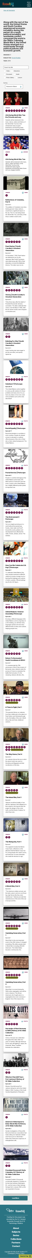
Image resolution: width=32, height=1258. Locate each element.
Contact (16, 9)
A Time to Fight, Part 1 (13, 707)
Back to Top (24, 1256)
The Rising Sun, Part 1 (13, 842)
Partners (16, 7)
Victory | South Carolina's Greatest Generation (15, 296)
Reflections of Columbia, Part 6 (14, 201)
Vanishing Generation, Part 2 (15, 983)
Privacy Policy (20, 1253)
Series (16, 1235)
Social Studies (16, 58)
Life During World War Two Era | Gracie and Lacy (15, 116)
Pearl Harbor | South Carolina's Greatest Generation (13, 248)
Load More (15, 1198)
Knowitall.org (8, 4)
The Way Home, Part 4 (13, 754)
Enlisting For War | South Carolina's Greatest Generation (14, 343)
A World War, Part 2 (12, 886)
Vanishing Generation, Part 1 (15, 934)
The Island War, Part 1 (13, 797)
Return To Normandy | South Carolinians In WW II (15, 659)
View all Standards (9, 10)
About (16, 1228)
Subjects (16, 1232)
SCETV (10, 1210)
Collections (16, 1239)
